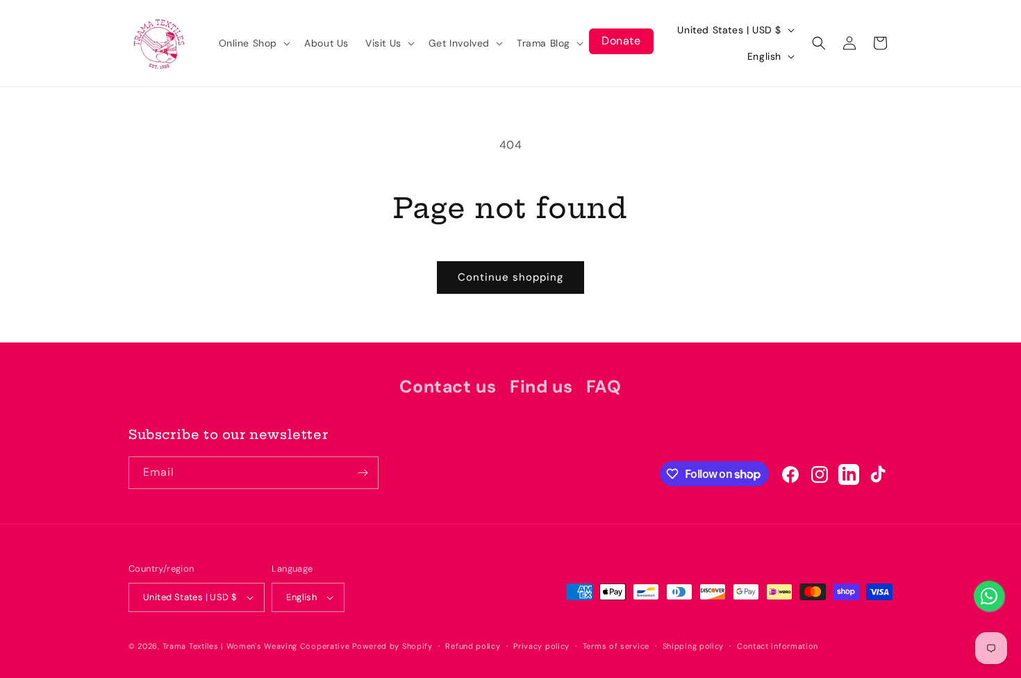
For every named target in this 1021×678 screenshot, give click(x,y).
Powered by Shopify (392, 646)
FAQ (604, 386)
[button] (253, 43)
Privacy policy (541, 646)
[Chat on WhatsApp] (989, 596)
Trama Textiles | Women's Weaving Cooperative (256, 646)
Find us (541, 386)
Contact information (777, 646)
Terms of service (616, 646)
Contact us (447, 386)
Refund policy (472, 646)
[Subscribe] (362, 472)
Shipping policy (693, 646)
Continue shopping (510, 277)
